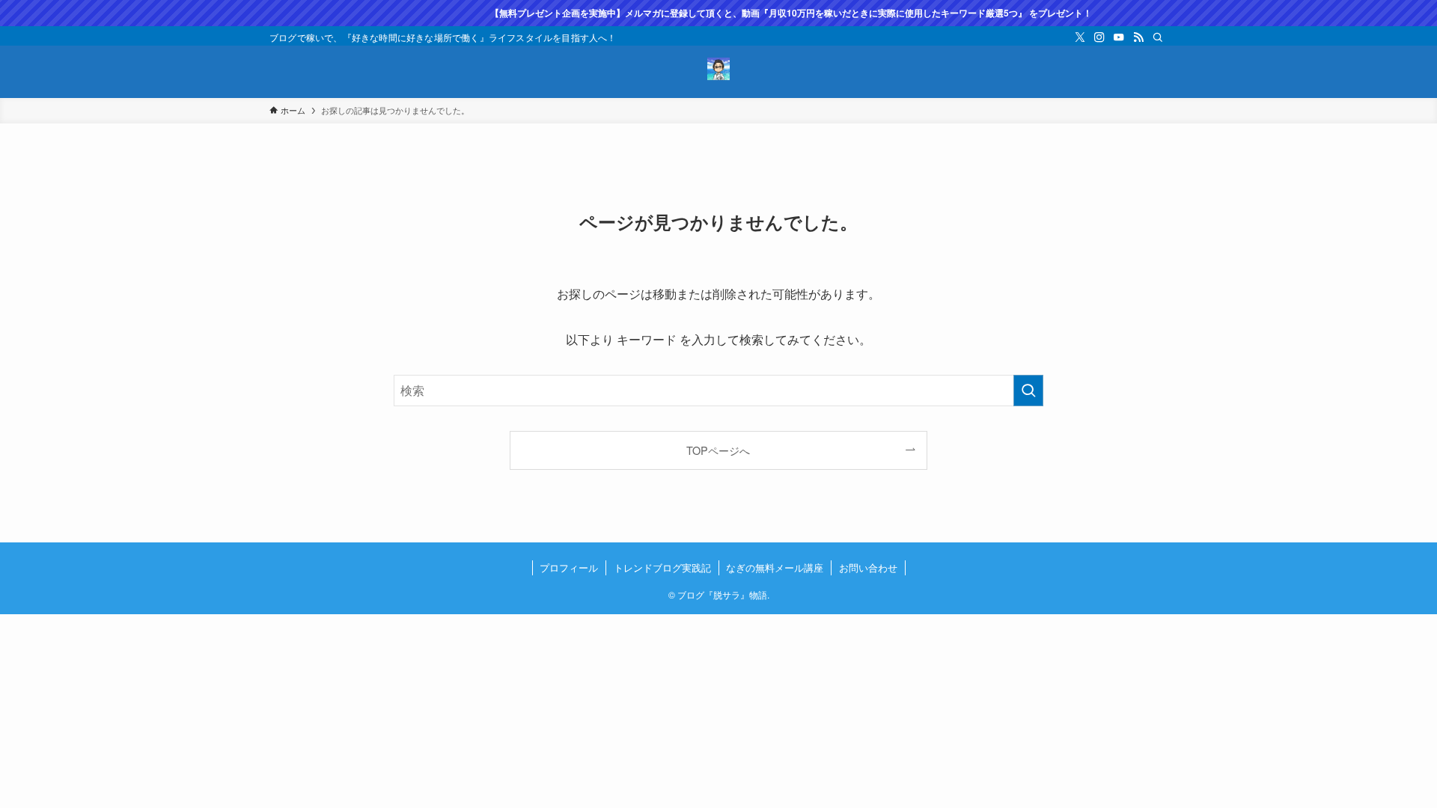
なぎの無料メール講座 (774, 567)
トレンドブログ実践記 (662, 567)
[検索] (1158, 37)
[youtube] (1119, 37)
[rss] (1138, 37)
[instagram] (1099, 37)
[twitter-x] (1080, 37)
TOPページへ (718, 450)
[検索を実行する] (1028, 390)
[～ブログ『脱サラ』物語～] (718, 69)
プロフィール (569, 567)
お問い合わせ (868, 567)
